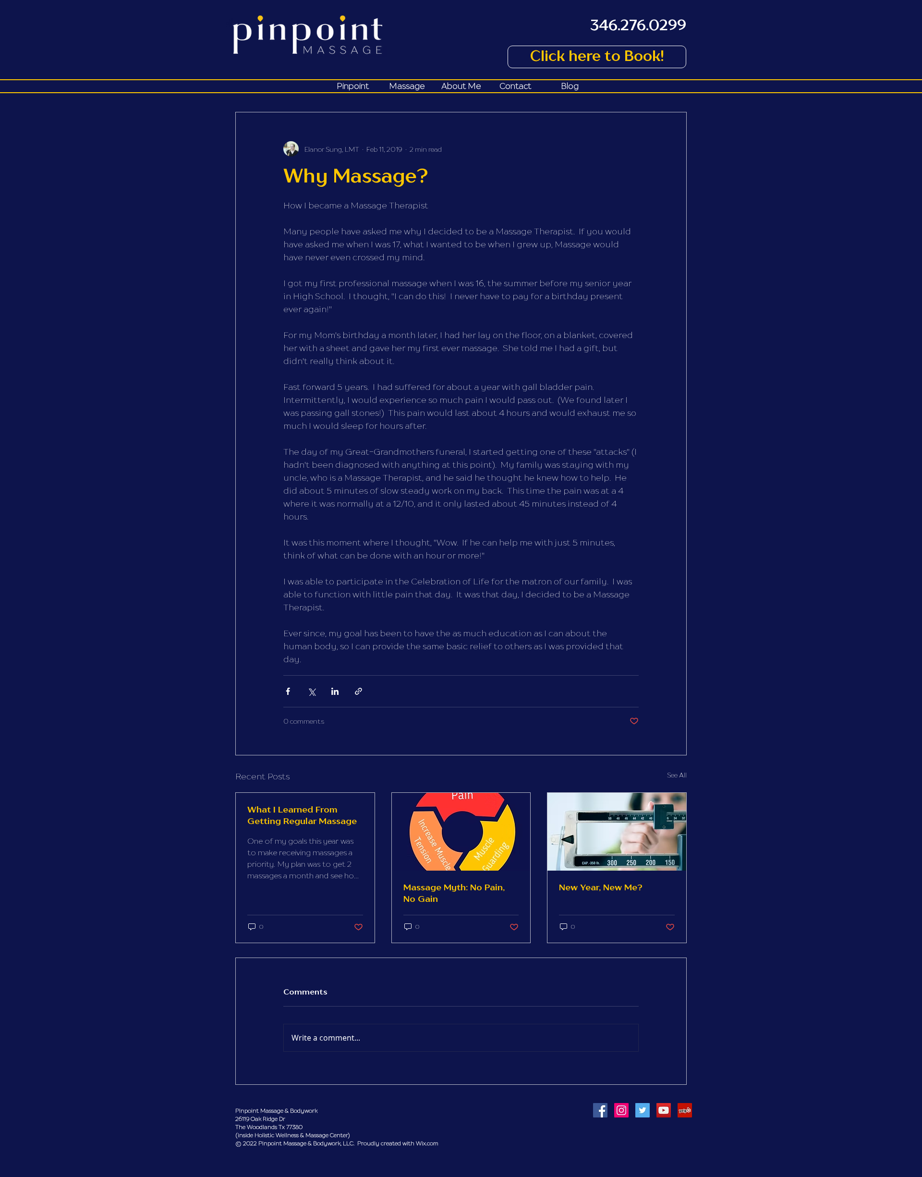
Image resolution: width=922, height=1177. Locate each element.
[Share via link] (358, 691)
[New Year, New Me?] (616, 832)
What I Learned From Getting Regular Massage (302, 816)
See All (677, 775)
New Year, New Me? (601, 888)
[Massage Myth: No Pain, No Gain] (461, 832)
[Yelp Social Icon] (685, 1110)
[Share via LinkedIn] (335, 691)
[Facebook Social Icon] (600, 1110)
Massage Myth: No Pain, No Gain (454, 894)
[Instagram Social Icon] (621, 1110)
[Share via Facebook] (287, 691)
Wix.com (427, 1143)
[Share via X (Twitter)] (311, 691)
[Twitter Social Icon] (642, 1110)
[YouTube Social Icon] (663, 1110)
